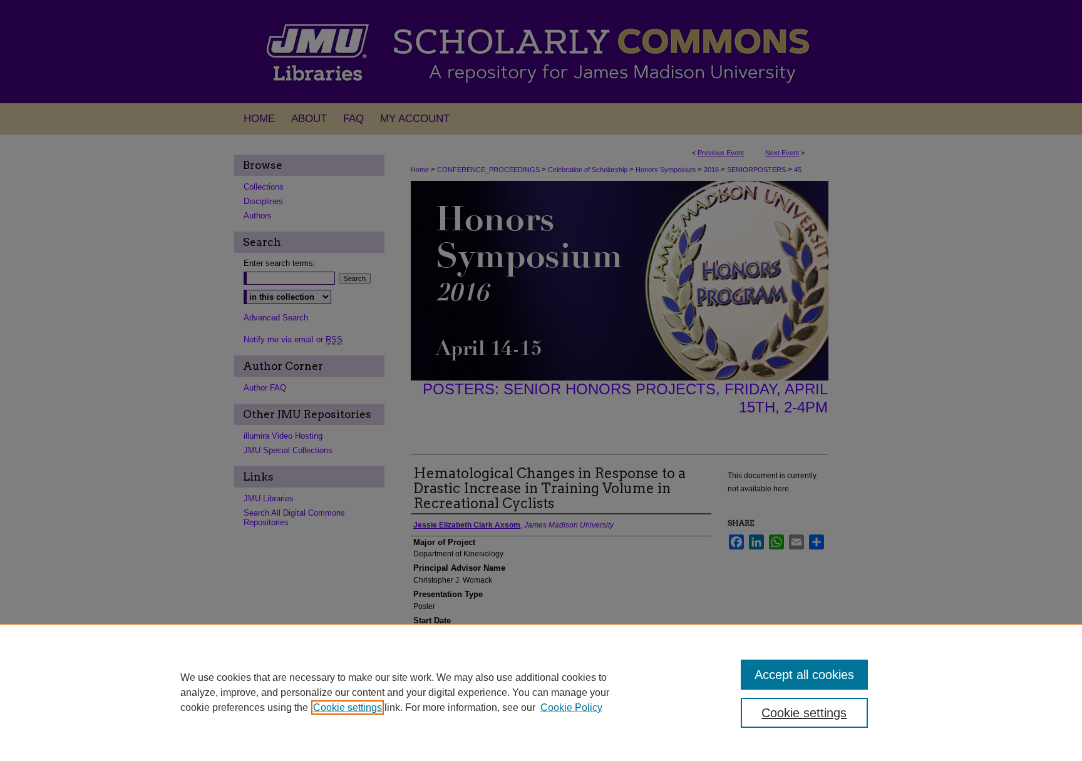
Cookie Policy (571, 707)
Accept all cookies (804, 675)
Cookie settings (347, 707)
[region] (541, 692)
